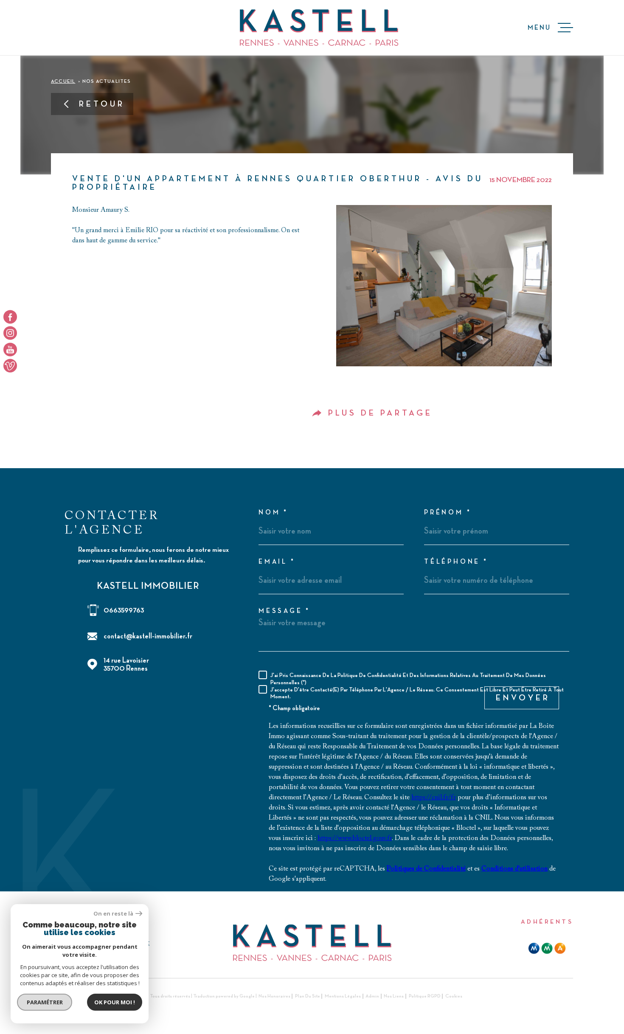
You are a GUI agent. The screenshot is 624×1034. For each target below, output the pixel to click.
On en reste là (113, 913)
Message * (284, 611)
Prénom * (447, 512)
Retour (102, 104)
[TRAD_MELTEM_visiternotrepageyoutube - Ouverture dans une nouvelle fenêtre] (10, 349)
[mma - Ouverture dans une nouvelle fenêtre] (547, 948)
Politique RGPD (425, 996)
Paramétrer (45, 1002)
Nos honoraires (274, 996)
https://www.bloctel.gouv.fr (355, 838)
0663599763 (124, 610)
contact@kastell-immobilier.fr (148, 636)
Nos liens (394, 996)
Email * (277, 562)
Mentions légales (343, 996)
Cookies (453, 996)
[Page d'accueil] (319, 27)
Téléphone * (456, 562)
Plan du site (307, 996)
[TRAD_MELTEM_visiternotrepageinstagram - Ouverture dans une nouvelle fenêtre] (10, 333)
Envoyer (523, 698)
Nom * (273, 512)
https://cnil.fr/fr (433, 797)
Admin (372, 996)
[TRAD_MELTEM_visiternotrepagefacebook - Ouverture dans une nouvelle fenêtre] (10, 316)
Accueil (63, 81)
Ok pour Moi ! (114, 1002)
